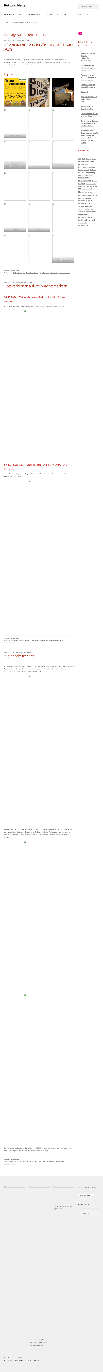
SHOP (20, 15)
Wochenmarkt (82, 223)
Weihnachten (44, 640)
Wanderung (81, 212)
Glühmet (15, 640)
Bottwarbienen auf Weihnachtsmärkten (35, 286)
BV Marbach (92, 167)
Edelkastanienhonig (86, 172)
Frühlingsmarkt (84, 180)
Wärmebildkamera (83, 225)
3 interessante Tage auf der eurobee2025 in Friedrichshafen (89, 123)
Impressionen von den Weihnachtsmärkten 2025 (38, 47)
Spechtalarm (86, 92)
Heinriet (21, 640)
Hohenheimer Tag (91, 184)
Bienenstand (90, 161)
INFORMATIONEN (34, 15)
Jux (24, 273)
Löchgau (31, 1162)
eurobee (80, 175)
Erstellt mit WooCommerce (30, 1360)
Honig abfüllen (87, 186)
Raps (79, 195)
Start (7, 22)
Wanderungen (91, 212)
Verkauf (81, 209)
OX (88, 192)
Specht (90, 201)
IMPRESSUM (61, 15)
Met (36, 1162)
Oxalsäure (93, 192)
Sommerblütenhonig (85, 198)
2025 (14, 273)
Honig (80, 186)
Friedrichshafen (84, 178)
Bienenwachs (83, 164)
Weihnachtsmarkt (64, 273)
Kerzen (95, 186)
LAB (79, 189)
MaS (28, 40)
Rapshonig (86, 195)
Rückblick (95, 195)
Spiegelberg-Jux (44, 273)
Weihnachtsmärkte (19, 656)
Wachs (87, 209)
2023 (79, 159)
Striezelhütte (42, 1162)
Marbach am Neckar (32, 273)
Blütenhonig (83, 167)
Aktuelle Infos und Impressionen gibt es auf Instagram (88, 67)
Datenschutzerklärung (12, 1360)
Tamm (90, 203)
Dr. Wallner (93, 170)
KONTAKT (50, 15)
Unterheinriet (54, 273)
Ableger (88, 159)
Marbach (27, 640)
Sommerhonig (82, 201)
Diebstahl (86, 170)
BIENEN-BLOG (9, 15)
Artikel (94, 159)
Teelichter (81, 206)
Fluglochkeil (88, 175)
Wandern (92, 209)
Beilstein (19, 273)
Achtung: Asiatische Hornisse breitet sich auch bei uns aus (88, 77)
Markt (81, 192)
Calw (14, 1162)
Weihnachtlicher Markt (56, 640)
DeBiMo (80, 170)
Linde (83, 189)
